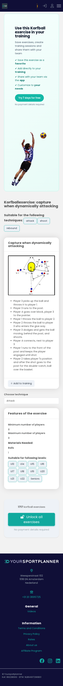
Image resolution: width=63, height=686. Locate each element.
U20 (42, 471)
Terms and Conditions (31, 628)
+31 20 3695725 (31, 597)
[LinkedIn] (58, 661)
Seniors (35, 478)
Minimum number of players (26, 424)
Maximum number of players (26, 433)
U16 (42, 464)
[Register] (52, 6)
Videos (31, 611)
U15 (32, 464)
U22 (22, 478)
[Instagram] (50, 661)
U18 (22, 471)
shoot (43, 220)
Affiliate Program (31, 650)
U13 (12, 464)
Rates (31, 639)
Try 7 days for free (29, 97)
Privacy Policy (32, 634)
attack (30, 220)
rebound (12, 228)
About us (31, 645)
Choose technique (16, 394)
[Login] (45, 6)
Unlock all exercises (33, 519)
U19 (32, 471)
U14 (22, 464)
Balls (11, 447)
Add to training (22, 383)
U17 (12, 471)
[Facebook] (42, 661)
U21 (12, 478)
